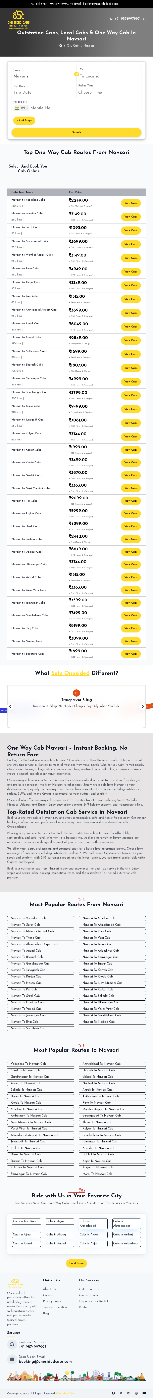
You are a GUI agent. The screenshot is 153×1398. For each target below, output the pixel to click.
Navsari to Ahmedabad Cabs (29, 241)
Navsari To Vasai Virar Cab (100, 1009)
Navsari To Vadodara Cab (28, 918)
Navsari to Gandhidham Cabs (29, 615)
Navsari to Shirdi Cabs (25, 526)
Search (76, 132)
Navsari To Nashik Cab (26, 983)
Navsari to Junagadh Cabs (28, 419)
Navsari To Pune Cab (96, 931)
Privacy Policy (52, 1301)
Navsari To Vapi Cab (96, 937)
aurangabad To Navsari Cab (101, 1115)
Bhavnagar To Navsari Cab (29, 1174)
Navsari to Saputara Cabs (27, 653)
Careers (48, 1295)
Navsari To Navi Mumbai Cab (102, 983)
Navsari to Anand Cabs (26, 337)
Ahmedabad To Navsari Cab (101, 1064)
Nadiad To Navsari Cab (98, 1083)
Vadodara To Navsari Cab (28, 1064)
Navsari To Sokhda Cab (98, 996)
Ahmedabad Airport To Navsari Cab (35, 1135)
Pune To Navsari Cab (96, 1102)
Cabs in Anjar (89, 1243)
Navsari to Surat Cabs (25, 227)
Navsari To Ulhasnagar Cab (101, 1002)
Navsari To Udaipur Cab (27, 1002)
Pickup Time (85, 85)
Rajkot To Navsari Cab (26, 1148)
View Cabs (130, 203)
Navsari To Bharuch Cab (27, 957)
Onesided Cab (65, 1393)
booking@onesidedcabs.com (101, 3)
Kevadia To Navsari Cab (98, 1148)
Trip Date (19, 86)
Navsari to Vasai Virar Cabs (28, 590)
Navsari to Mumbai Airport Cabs (32, 254)
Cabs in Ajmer (22, 1234)
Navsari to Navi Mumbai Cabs (30, 488)
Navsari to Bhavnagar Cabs (28, 378)
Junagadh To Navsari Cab (28, 1141)
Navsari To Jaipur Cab (97, 963)
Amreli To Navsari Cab (97, 1089)
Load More (76, 1263)
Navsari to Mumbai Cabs (27, 213)
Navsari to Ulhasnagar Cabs (29, 564)
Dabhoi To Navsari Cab (98, 1154)
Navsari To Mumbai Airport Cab (32, 931)
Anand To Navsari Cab (26, 1083)
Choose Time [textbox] (90, 93)
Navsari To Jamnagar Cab (28, 1015)
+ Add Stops (24, 120)
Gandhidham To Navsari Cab (101, 1135)
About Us (49, 1289)
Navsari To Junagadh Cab (28, 970)
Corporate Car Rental (93, 1301)
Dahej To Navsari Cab (25, 1096)
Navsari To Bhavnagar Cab (100, 957)
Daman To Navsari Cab (26, 1161)
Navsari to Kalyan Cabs (26, 433)
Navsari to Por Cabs (24, 500)
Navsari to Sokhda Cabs (26, 539)
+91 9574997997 (59, 3)
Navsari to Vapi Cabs (24, 296)
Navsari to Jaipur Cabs (25, 406)
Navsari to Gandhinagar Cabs (30, 392)
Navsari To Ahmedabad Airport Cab (35, 944)
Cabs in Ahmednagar (121, 1223)
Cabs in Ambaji (123, 1234)
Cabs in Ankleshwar (125, 1243)
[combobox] (110, 76)
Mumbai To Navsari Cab (27, 1109)
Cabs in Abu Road (25, 1221)
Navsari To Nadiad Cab (98, 1022)
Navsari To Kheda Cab (97, 976)
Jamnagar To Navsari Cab (99, 1141)
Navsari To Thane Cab (26, 937)
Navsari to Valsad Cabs (26, 577)
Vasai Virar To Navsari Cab (29, 1128)
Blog (46, 1313)
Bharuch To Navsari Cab (98, 1070)
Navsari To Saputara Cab (28, 1028)
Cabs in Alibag (56, 1234)
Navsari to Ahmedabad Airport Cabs (34, 309)
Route (83, 1307)
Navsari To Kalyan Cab (97, 970)
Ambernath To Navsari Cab (29, 1115)
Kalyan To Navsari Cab (97, 1128)
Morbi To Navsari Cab (97, 1174)
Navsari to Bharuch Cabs (27, 364)
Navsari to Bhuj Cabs (24, 628)
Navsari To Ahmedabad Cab (101, 925)
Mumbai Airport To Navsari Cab (104, 1109)
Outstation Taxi (89, 1289)
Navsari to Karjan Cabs (26, 449)
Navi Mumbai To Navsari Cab (31, 1122)
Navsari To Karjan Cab (26, 976)
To (81, 69)
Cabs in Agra (55, 1221)
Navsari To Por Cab (24, 989)
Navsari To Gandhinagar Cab (30, 963)
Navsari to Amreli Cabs (26, 323)
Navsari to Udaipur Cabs (27, 551)
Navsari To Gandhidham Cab (101, 1015)
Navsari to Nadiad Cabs (26, 641)
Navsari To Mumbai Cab (98, 918)
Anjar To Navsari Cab (97, 1161)
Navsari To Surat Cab (25, 925)
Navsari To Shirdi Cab (25, 996)
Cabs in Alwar (89, 1234)
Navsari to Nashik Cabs (26, 475)
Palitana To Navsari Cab (27, 1167)
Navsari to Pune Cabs (25, 268)
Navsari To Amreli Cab (97, 944)
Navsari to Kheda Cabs (26, 462)
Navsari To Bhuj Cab (24, 1022)
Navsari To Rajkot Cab (97, 989)
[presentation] (10, 706)
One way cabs (88, 1295)
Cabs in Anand (56, 1243)
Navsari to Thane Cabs (25, 282)
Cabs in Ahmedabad (88, 1223)
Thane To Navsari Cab (97, 1122)
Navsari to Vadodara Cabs (28, 199)
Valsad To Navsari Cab (97, 1076)
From (16, 70)
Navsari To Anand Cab (26, 950)
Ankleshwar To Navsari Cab (100, 1096)
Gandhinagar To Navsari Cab (30, 1076)
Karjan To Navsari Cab (97, 1167)
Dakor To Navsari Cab (26, 1154)
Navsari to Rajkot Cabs (26, 513)
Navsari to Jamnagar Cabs (28, 602)
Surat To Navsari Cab (25, 1070)
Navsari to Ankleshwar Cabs (29, 351)
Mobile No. (20, 101)
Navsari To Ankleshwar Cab (100, 950)
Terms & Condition (55, 1307)
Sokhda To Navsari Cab (26, 1089)
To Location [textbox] (91, 76)
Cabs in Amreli (22, 1243)
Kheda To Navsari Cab (26, 1102)
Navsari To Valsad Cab (26, 1009)
